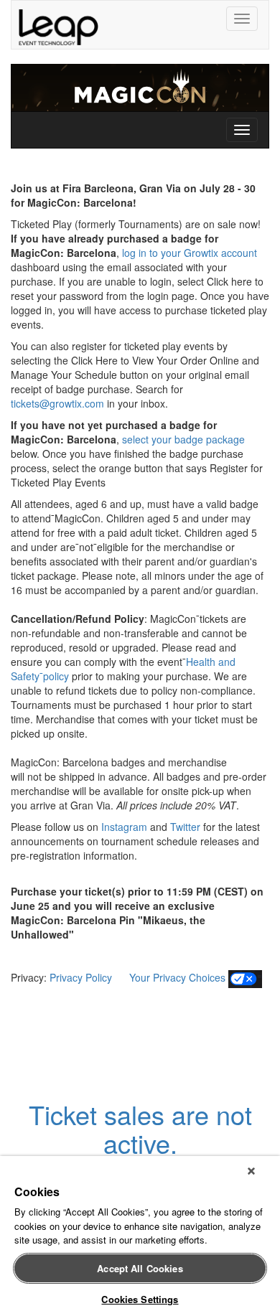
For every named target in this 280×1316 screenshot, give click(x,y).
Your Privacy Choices (175, 977)
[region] (140, 1236)
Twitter (185, 826)
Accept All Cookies (139, 1268)
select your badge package (182, 439)
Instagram (124, 826)
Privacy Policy (84, 977)
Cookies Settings (139, 1299)
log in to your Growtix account (189, 252)
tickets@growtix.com (57, 403)
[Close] (251, 1171)
